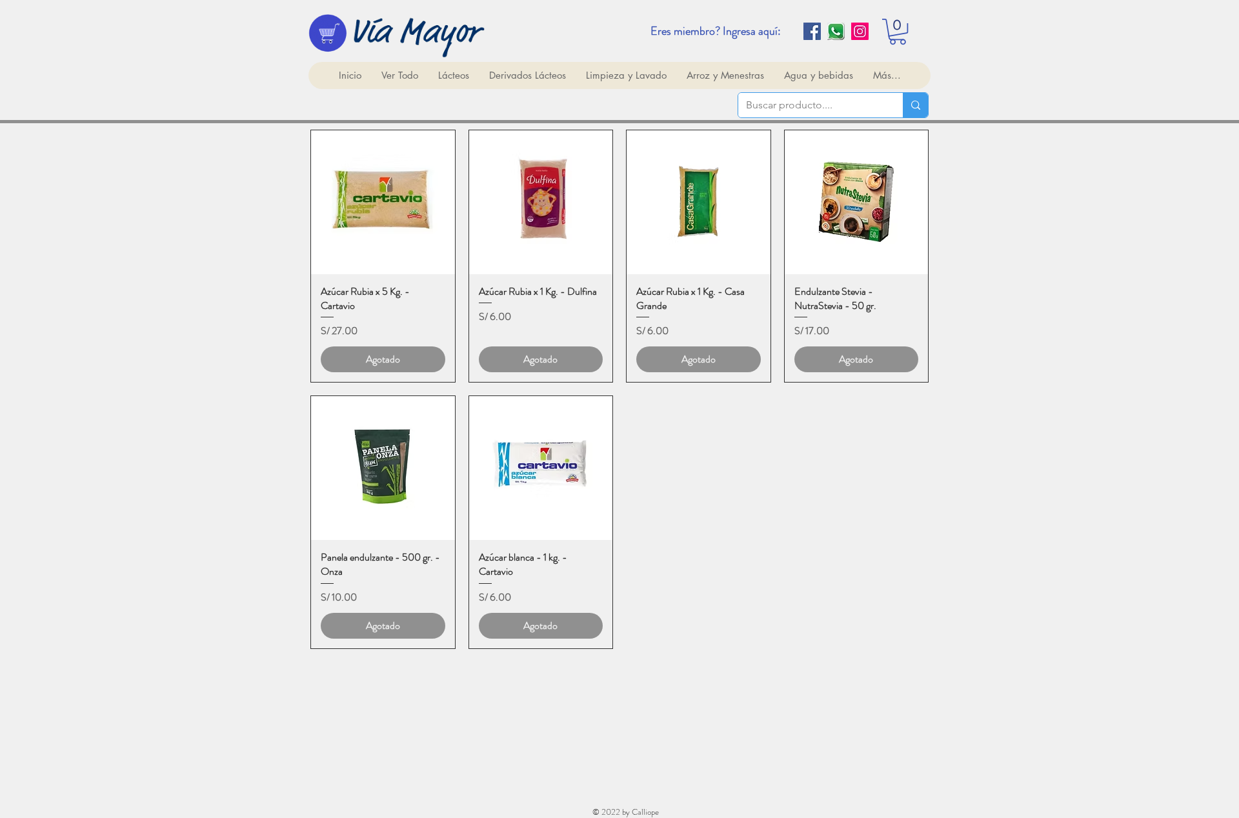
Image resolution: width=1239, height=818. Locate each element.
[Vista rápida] (383, 202)
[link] (897, 32)
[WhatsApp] (836, 31)
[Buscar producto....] (915, 105)
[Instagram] (860, 31)
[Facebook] (812, 31)
